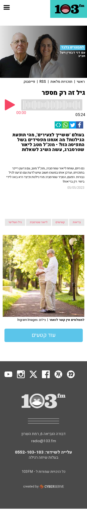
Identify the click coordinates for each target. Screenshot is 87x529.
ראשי (81, 81)
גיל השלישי (15, 222)
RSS (42, 81)
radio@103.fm (43, 441)
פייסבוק (29, 81)
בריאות (77, 222)
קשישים (60, 222)
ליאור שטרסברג (39, 222)
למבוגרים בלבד (72, 47)
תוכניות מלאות (61, 81)
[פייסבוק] (79, 125)
